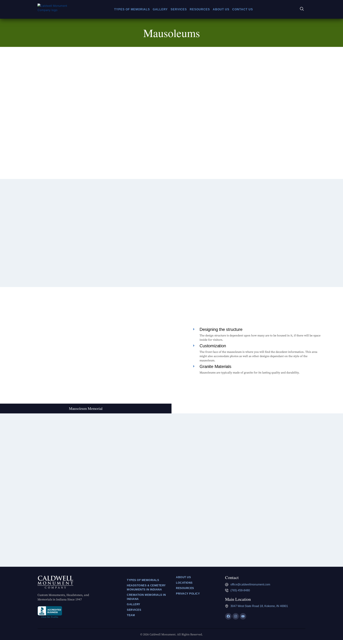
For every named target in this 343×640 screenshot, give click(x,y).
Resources (200, 9)
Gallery (160, 9)
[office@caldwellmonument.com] (226, 584)
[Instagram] (235, 616)
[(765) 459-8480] (226, 590)
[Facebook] (228, 616)
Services (179, 9)
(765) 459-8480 (240, 590)
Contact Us (242, 9)
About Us (221, 9)
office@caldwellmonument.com (250, 584)
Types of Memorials (132, 9)
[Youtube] (243, 616)
